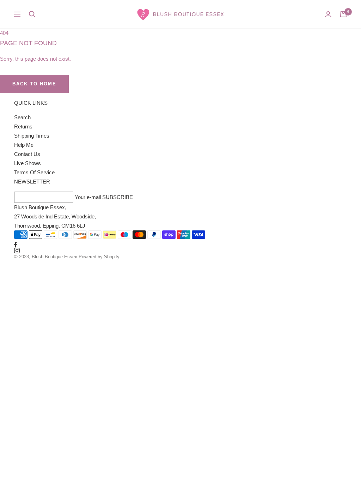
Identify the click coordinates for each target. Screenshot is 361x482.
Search (22, 117)
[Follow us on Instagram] (180, 250)
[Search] (32, 14)
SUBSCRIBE (117, 197)
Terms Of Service (34, 172)
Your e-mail (88, 197)
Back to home (34, 83)
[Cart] (343, 14)
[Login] (328, 14)
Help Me (23, 145)
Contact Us (27, 154)
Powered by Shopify (99, 256)
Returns (23, 126)
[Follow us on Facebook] (180, 245)
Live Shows (27, 163)
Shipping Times (31, 136)
